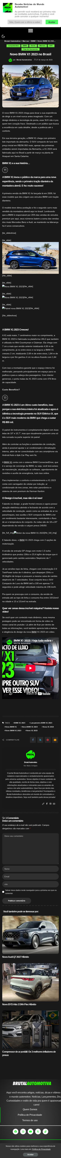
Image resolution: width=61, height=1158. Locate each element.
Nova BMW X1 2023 (30, 727)
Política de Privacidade (41, 1149)
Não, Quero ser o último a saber (24, 22)
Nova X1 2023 (48, 727)
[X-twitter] (38, 1131)
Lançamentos (13, 45)
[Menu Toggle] (30, 30)
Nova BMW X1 (11, 727)
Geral (33, 45)
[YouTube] (54, 804)
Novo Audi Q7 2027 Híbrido (15, 957)
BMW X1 (8, 462)
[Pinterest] (48, 740)
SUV (51, 45)
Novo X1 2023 (31, 730)
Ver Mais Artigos (30, 766)
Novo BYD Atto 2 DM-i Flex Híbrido (19, 1004)
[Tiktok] (45, 1131)
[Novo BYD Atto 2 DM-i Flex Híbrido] (30, 982)
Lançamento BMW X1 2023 (41, 723)
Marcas (42, 45)
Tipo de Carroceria (30, 49)
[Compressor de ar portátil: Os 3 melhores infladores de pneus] (30, 1030)
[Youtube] (30, 1131)
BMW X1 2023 (19, 723)
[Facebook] (33, 740)
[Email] (55, 740)
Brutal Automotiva (24, 60)
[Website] (43, 804)
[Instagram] (50, 804)
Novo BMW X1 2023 (13, 730)
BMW (25, 45)
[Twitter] (40, 740)
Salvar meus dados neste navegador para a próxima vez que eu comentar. (31, 891)
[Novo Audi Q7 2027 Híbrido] (30, 935)
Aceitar (30, 1155)
